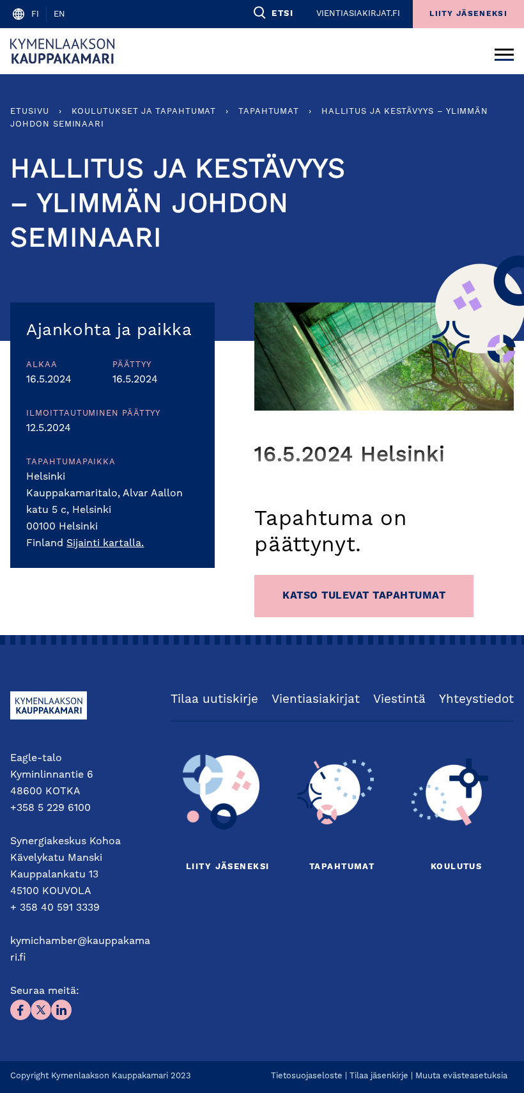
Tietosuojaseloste (307, 1076)
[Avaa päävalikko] (504, 51)
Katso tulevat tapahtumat (363, 596)
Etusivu (29, 111)
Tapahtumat (268, 111)
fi (35, 14)
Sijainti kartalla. (105, 544)
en (59, 14)
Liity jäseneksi (227, 867)
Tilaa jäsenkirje (379, 1076)
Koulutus (456, 867)
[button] (273, 13)
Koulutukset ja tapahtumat (144, 111)
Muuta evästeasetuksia (461, 1076)
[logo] (62, 51)
